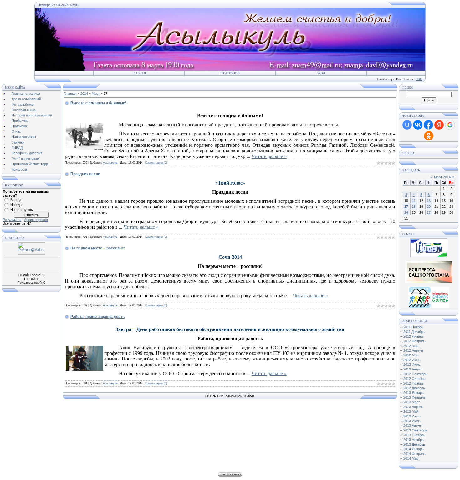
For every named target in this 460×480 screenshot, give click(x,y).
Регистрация (230, 73)
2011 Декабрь (414, 332)
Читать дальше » (269, 156)
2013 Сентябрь (415, 430)
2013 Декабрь (414, 444)
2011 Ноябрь (413, 327)
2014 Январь (413, 449)
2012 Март (411, 346)
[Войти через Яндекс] (439, 125)
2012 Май (410, 355)
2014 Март (411, 458)
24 (406, 212)
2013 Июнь (412, 416)
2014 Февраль (414, 454)
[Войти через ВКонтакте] (417, 125)
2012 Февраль (414, 341)
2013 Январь (413, 393)
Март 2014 (442, 177)
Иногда (16, 205)
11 (414, 200)
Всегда (15, 200)
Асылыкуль (110, 162)
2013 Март (411, 402)
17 (406, 206)
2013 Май (410, 411)
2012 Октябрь (414, 378)
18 (414, 206)
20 (429, 206)
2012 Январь (413, 336)
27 (429, 212)
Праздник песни (85, 174)
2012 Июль (412, 364)
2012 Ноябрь (413, 383)
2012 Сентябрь (415, 374)
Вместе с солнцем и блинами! (98, 103)
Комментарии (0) (156, 162)
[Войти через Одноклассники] (428, 135)
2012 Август (412, 369)
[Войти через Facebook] (428, 125)
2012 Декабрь (414, 388)
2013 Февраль (414, 397)
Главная (139, 73)
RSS (419, 79)
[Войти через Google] (450, 125)
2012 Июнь (412, 360)
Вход (321, 73)
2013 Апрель (413, 407)
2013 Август (412, 425)
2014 (84, 93)
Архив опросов (36, 220)
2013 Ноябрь (413, 440)
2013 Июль (412, 421)
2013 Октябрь (414, 435)
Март (96, 93)
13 (429, 200)
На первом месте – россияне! (97, 248)
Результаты (12, 220)
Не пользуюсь (21, 210)
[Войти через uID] (407, 125)
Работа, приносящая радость (97, 316)
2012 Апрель (413, 350)
